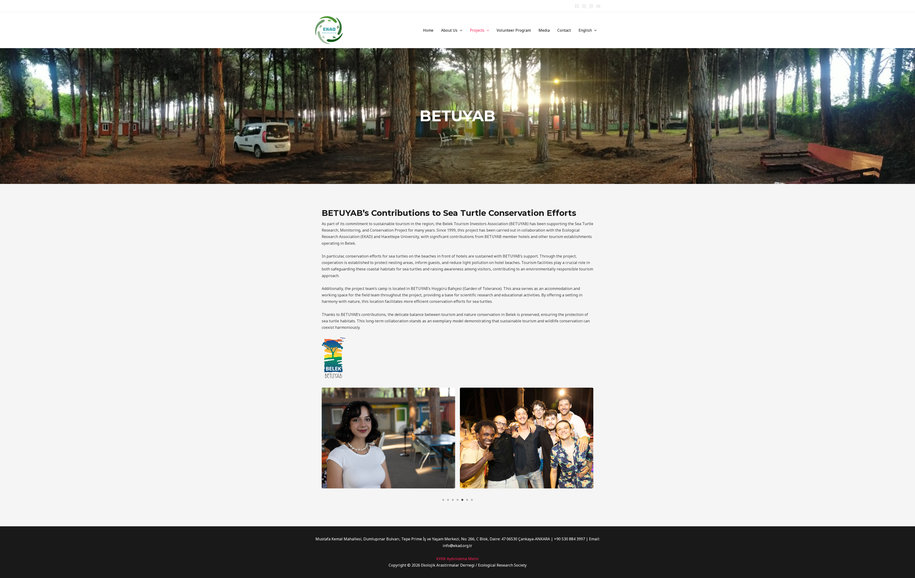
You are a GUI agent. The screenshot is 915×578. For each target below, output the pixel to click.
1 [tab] (443, 499)
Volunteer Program (514, 30)
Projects (477, 30)
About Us (449, 30)
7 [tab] (471, 499)
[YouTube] (598, 6)
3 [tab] (452, 499)
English (585, 30)
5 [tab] (462, 499)
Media (544, 30)
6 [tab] (467, 499)
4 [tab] (457, 499)
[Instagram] (584, 6)
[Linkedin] (591, 6)
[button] (460, 30)
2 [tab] (448, 499)
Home (428, 30)
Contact (564, 30)
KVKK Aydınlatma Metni (457, 558)
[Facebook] (577, 6)
